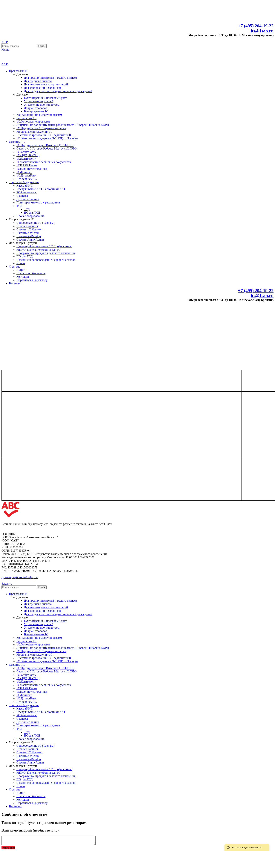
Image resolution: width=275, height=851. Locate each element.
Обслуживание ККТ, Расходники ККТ (40, 189)
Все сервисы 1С (26, 178)
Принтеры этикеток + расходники (38, 202)
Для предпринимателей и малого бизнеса (50, 77)
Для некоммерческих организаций (46, 84)
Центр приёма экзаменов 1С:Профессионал (44, 246)
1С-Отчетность (26, 151)
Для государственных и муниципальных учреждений (58, 91)
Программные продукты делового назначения (45, 253)
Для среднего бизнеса (38, 81)
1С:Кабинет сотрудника (31, 168)
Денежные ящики (27, 199)
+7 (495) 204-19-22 (256, 25)
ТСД (19, 205)
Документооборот (35, 108)
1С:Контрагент (26, 158)
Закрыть (6, 583)
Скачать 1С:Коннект (29, 229)
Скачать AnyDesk (27, 232)
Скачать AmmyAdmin (30, 239)
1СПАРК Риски (26, 165)
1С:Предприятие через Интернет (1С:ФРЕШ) (45, 145)
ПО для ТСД (32, 212)
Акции (20, 269)
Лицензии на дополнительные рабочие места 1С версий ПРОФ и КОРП (62, 124)
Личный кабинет (27, 226)
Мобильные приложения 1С (34, 131)
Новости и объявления (30, 273)
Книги (20, 263)
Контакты (22, 276)
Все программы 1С (36, 111)
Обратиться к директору (32, 280)
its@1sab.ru (262, 30)
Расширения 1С (26, 118)
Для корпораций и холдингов (43, 87)
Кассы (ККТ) (24, 185)
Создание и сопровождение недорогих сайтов (45, 259)
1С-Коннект (24, 172)
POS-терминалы (26, 192)
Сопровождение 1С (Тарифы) (35, 222)
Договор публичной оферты (19, 577)
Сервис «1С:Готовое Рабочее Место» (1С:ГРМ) (46, 148)
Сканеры (22, 195)
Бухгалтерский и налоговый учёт (45, 97)
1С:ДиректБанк (26, 175)
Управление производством (41, 104)
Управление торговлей (38, 101)
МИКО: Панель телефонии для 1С (38, 249)
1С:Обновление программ (33, 121)
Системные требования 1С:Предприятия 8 (43, 135)
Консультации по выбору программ (39, 114)
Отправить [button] (8, 847)
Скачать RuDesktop (28, 236)
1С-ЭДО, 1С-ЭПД (27, 155)
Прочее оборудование (30, 216)
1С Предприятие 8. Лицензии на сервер (41, 128)
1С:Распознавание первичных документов (43, 162)
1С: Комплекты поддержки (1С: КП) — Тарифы (47, 138)
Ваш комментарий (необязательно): (30, 830)
